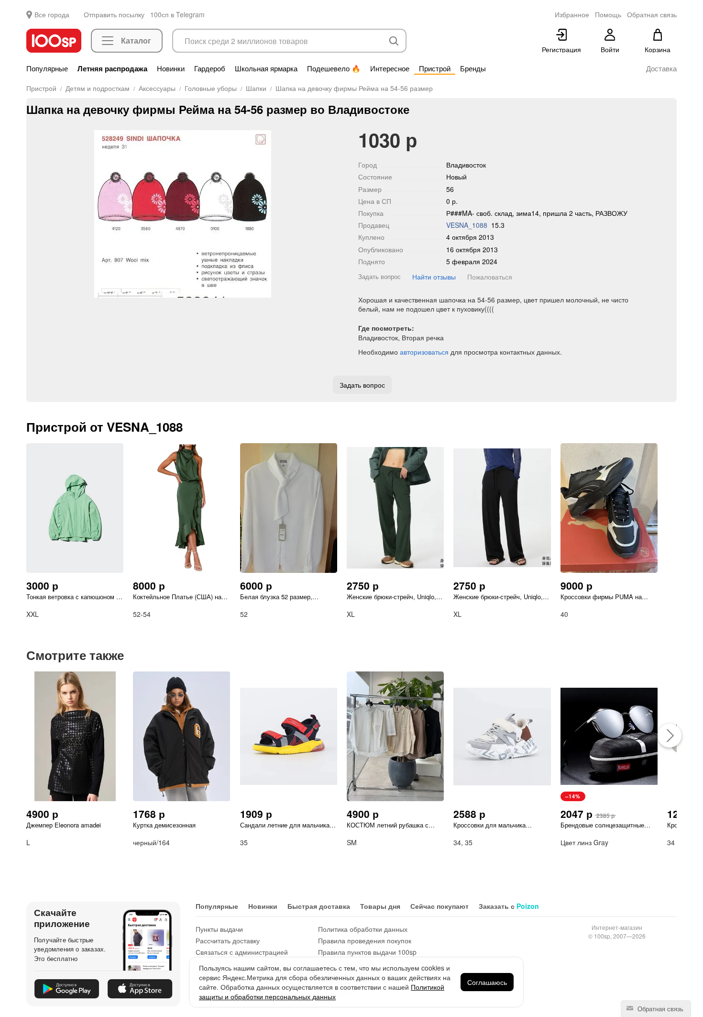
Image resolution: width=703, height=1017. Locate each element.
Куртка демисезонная (164, 825)
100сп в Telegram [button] (177, 14)
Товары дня (380, 906)
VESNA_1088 (466, 225)
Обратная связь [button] (652, 14)
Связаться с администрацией (242, 952)
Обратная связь (659, 1008)
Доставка (661, 68)
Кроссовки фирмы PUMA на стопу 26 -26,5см (601, 597)
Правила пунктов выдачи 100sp (367, 952)
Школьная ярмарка (266, 68)
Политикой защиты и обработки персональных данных (321, 991)
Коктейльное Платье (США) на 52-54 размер (177, 597)
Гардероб (209, 68)
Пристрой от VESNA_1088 (104, 427)
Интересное (389, 68)
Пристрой (434, 68)
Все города (51, 14)
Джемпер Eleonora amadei (63, 825)
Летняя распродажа (112, 68)
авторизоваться (424, 352)
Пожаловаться (489, 276)
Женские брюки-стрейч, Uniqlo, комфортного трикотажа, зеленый (391, 597)
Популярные (47, 68)
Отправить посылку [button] (114, 14)
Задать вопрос (379, 276)
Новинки (171, 68)
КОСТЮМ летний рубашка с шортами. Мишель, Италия (387, 825)
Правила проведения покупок (364, 940)
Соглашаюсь (487, 982)
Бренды (473, 68)
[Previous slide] (33, 214)
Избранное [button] (572, 14)
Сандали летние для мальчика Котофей (285, 825)
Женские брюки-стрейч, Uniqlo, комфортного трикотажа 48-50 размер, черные (498, 597)
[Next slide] (332, 214)
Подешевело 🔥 (334, 68)
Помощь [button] (608, 14)
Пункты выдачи (219, 929)
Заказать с (509, 906)
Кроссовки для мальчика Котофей (489, 825)
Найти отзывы (434, 276)
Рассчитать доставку (228, 940)
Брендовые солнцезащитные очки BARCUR (602, 825)
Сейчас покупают (439, 906)
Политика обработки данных (362, 929)
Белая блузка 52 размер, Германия (276, 597)
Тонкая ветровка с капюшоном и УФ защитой (73, 597)
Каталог (136, 40)
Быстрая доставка (318, 906)
